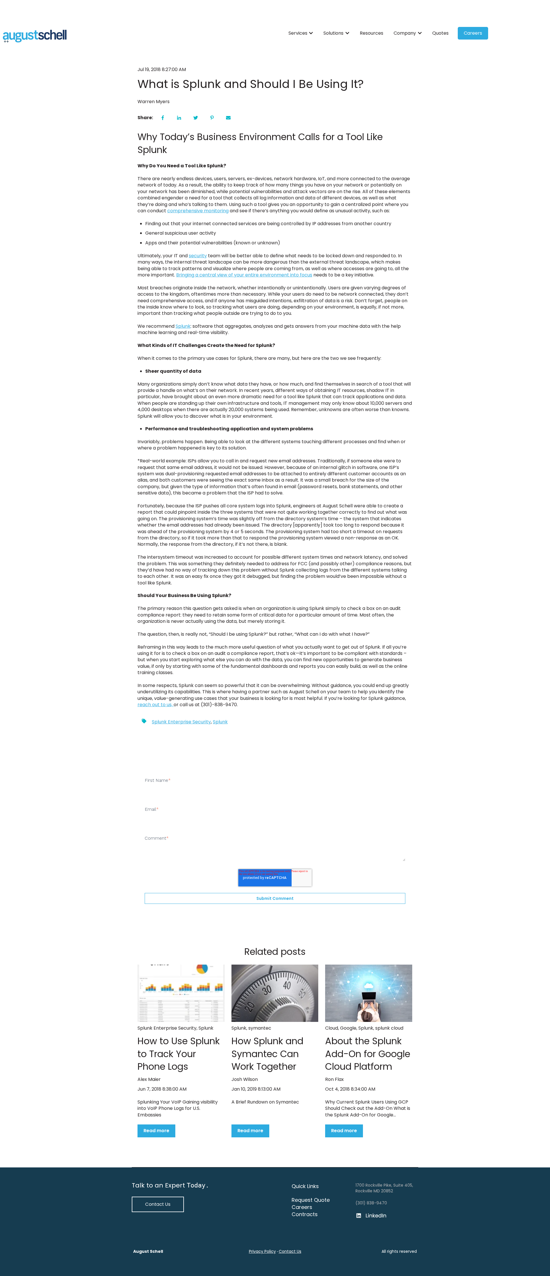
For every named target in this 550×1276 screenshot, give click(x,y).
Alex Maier (149, 1079)
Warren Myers (154, 102)
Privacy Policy (262, 1251)
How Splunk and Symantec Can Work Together (267, 1053)
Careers (473, 33)
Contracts (305, 1214)
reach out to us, (156, 704)
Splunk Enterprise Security (181, 722)
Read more (156, 1130)
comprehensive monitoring (198, 210)
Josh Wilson (244, 1079)
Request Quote (311, 1200)
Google (348, 1028)
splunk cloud (389, 1028)
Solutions (333, 33)
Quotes (440, 33)
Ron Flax (334, 1079)
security (198, 255)
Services (297, 33)
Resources (371, 33)
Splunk (183, 326)
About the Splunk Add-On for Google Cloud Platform (367, 1053)
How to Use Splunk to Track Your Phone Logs (179, 1053)
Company (405, 33)
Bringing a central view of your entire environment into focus (244, 275)
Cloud (331, 1028)
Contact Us (290, 1251)
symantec (259, 1028)
